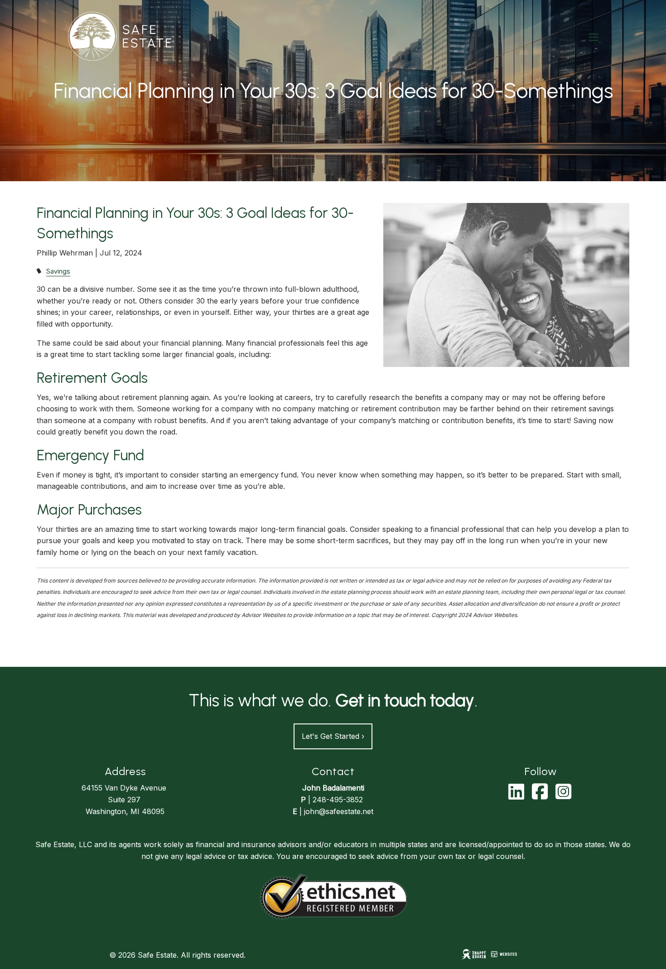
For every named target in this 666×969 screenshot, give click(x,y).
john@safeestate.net (338, 811)
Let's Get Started (333, 736)
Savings (58, 271)
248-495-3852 (338, 799)
